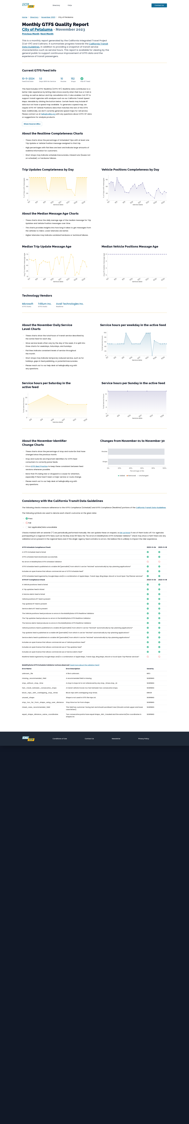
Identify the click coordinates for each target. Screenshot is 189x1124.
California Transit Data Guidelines (151, 507)
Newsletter (116, 739)
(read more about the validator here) (84, 665)
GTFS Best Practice (39, 466)
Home (24, 17)
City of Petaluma (37, 29)
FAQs (70, 5)
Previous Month (30, 33)
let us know (125, 532)
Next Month (46, 33)
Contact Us (159, 5)
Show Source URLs (32, 124)
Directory (56, 5)
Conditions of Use (60, 739)
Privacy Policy (143, 739)
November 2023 (48, 17)
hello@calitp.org (48, 114)
